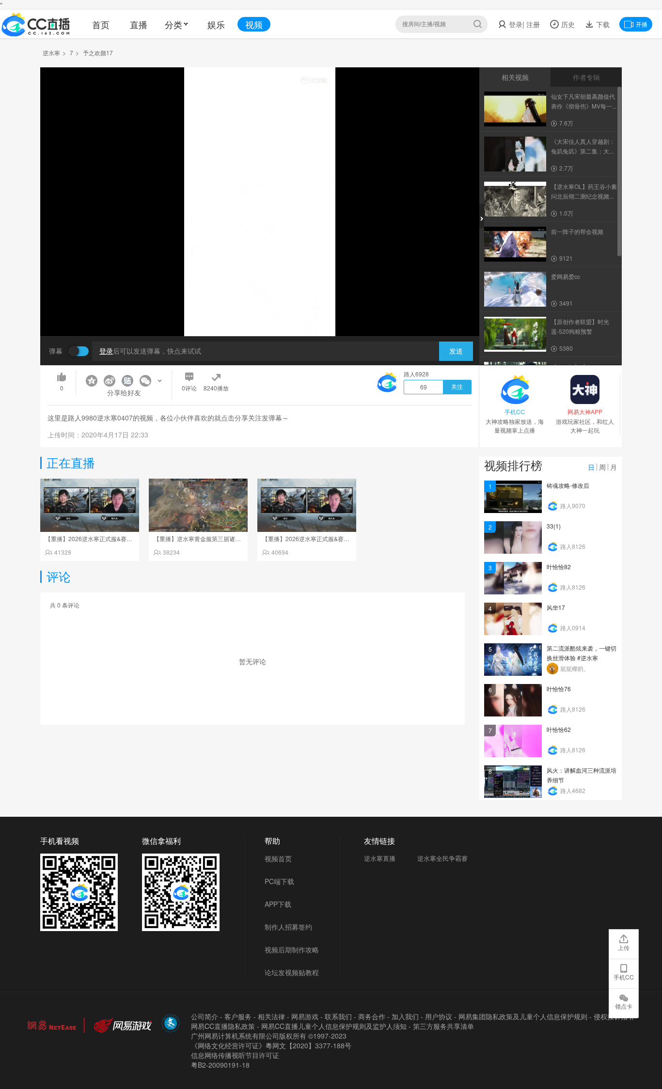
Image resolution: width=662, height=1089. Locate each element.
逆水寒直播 (379, 858)
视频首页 (278, 858)
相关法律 (271, 1016)
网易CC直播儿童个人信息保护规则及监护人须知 (334, 1026)
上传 (624, 947)
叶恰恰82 (559, 566)
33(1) (554, 526)
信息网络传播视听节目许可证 (235, 1055)
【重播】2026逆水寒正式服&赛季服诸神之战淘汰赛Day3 (119, 538)
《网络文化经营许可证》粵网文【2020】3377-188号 (271, 1045)
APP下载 (278, 904)
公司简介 (204, 1016)
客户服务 (238, 1016)
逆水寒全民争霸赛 (442, 858)
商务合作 (371, 1016)
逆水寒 (51, 52)
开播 (641, 24)
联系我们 (338, 1016)
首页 (101, 24)
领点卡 (623, 1006)
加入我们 (405, 1016)
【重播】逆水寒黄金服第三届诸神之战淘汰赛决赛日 (220, 538)
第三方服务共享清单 (443, 1026)
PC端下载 (279, 881)
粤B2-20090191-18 (220, 1065)
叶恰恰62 (559, 729)
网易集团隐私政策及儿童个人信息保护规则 (522, 1016)
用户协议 (438, 1016)
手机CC (624, 977)
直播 (138, 24)
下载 (602, 24)
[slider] (259, 313)
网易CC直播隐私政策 (223, 1026)
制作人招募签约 (288, 926)
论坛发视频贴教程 (292, 972)
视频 (254, 24)
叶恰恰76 (559, 689)
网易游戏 (304, 1016)
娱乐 (216, 24)
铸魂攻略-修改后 (568, 485)
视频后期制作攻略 (292, 949)
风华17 (556, 607)
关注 (457, 387)
